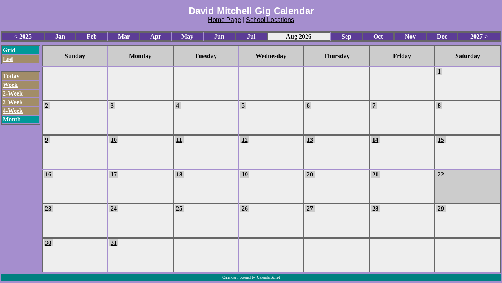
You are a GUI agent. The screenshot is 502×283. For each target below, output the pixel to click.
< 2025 (23, 36)
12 (245, 139)
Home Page (224, 20)
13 (310, 139)
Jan (60, 36)
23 (48, 208)
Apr (155, 36)
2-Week (13, 93)
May (187, 36)
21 (375, 174)
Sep (346, 36)
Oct (378, 36)
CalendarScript (268, 277)
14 (375, 139)
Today (11, 76)
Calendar (229, 277)
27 (310, 208)
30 (48, 242)
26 (245, 208)
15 (441, 139)
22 (441, 174)
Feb (92, 36)
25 (179, 208)
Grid (9, 50)
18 (179, 174)
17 (114, 174)
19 (245, 174)
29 (441, 208)
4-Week (13, 110)
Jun (219, 36)
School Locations (270, 20)
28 (375, 208)
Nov (410, 36)
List (8, 58)
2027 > (479, 36)
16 (48, 174)
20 (310, 174)
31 (114, 242)
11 (179, 139)
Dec (442, 36)
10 (114, 139)
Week (10, 84)
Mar (124, 36)
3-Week (13, 102)
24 (114, 208)
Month (12, 119)
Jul (251, 36)
